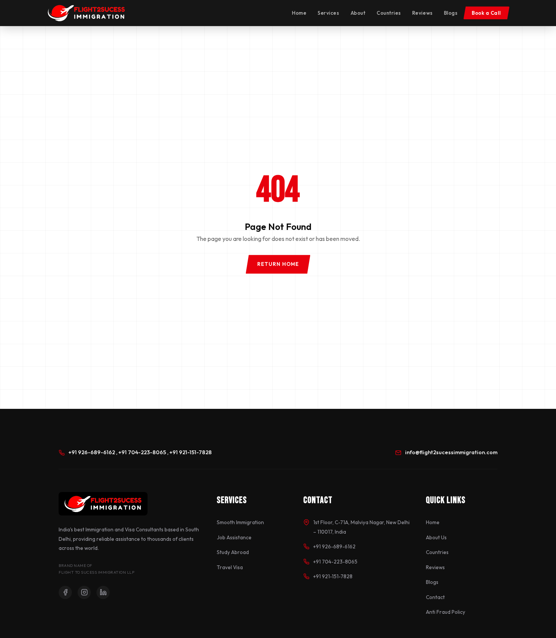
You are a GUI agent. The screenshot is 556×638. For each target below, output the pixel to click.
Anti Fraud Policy (445, 612)
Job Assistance (234, 537)
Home (299, 13)
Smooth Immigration (240, 522)
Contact (435, 597)
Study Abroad (233, 552)
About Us (436, 537)
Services (328, 13)
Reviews (422, 13)
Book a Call (486, 13)
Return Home (278, 264)
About (358, 13)
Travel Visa (230, 567)
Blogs (451, 13)
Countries (389, 13)
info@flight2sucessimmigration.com (451, 452)
